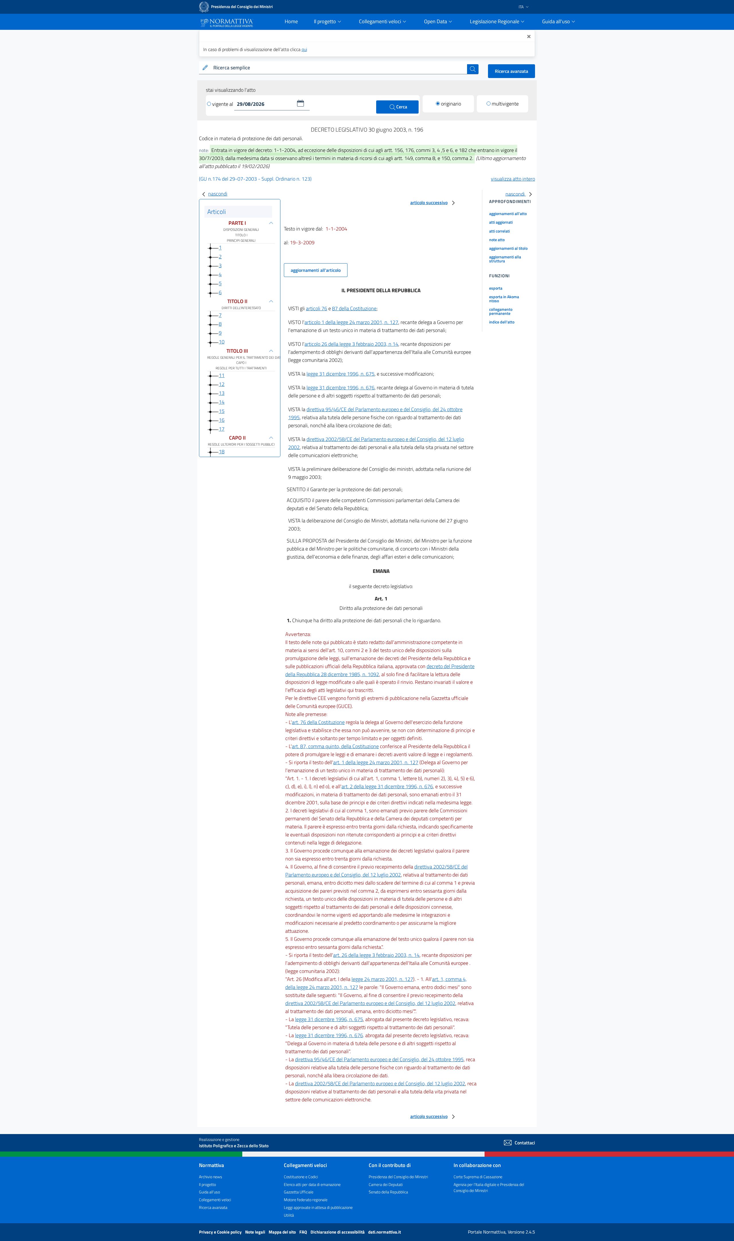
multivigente (505, 104)
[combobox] (339, 67)
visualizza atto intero (513, 179)
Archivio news (210, 1177)
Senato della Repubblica (388, 1192)
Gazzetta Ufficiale (298, 1192)
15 (222, 411)
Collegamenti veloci (215, 1200)
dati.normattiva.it (384, 1232)
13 (222, 393)
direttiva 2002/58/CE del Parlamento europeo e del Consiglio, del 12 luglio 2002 (376, 871)
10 (222, 342)
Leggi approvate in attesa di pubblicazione (318, 1207)
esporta (495, 288)
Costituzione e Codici (301, 1177)
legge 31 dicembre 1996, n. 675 (340, 374)
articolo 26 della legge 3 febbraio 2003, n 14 (351, 344)
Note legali (255, 1232)
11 (222, 375)
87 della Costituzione (354, 308)
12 (222, 384)
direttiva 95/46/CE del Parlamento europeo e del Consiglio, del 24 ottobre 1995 (379, 1059)
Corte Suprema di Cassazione (478, 1177)
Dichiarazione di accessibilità (338, 1232)
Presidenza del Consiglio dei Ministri (398, 1177)
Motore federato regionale (305, 1200)
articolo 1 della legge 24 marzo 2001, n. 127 (351, 322)
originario (451, 104)
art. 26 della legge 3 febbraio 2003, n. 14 (376, 955)
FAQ (303, 1232)
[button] (300, 103)
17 (222, 429)
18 (222, 451)
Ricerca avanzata (511, 71)
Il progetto (207, 1184)
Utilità (289, 1215)
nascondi (217, 194)
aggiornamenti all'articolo (316, 270)
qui (304, 49)
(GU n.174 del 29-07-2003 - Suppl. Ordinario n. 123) (255, 179)
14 (222, 402)
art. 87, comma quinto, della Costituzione (335, 746)
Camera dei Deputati (386, 1184)
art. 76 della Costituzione (318, 722)
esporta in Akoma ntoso (504, 299)
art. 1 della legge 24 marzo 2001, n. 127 (375, 762)
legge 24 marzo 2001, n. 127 (382, 979)
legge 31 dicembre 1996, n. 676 (340, 387)
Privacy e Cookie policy (221, 1232)
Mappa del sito (283, 1232)
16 (222, 420)
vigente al (223, 104)
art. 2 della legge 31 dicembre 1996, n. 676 (387, 786)
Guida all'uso (209, 1192)
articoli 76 (316, 308)
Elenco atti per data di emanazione (312, 1184)
